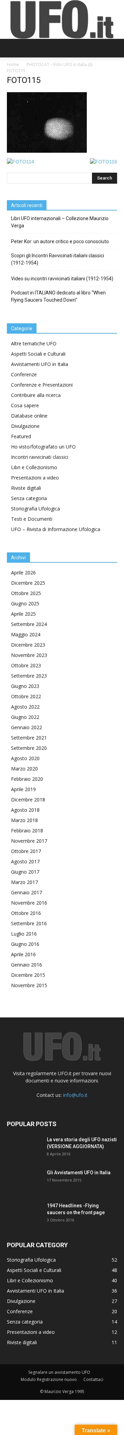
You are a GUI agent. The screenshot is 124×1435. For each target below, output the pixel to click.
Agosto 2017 (25, 861)
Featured (21, 436)
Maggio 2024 (25, 634)
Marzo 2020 (24, 768)
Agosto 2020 (25, 758)
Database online (29, 415)
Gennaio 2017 (26, 892)
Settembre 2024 (29, 624)
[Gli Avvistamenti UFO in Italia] (24, 1181)
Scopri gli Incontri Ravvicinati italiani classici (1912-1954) (57, 259)
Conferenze (24, 374)
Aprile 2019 (23, 789)
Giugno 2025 (25, 603)
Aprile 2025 (23, 614)
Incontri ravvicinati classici (39, 457)
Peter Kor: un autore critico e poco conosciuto (60, 241)
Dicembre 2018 (28, 799)
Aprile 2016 (23, 954)
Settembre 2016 (29, 923)
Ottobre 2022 (26, 696)
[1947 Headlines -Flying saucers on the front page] (24, 1214)
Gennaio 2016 (26, 964)
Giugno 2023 (25, 686)
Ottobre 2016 (26, 913)
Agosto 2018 (25, 810)
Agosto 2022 (25, 706)
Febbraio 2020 (27, 779)
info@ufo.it (75, 1095)
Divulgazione (25, 426)
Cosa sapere (25, 405)
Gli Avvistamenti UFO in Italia (79, 1172)
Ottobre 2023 (26, 665)
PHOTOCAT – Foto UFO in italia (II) (59, 64)
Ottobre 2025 (26, 593)
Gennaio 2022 (26, 727)
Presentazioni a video (35, 477)
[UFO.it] (62, 19)
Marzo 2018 (24, 820)
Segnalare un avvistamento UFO (59, 1372)
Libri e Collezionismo (34, 467)
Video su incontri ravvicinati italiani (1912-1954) (62, 278)
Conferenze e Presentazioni (42, 384)
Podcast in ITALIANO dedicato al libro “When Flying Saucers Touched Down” (58, 296)
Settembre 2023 (29, 675)
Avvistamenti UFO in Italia (39, 364)
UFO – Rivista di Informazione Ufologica (55, 529)
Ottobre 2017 (26, 851)
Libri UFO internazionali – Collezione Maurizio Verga (59, 222)
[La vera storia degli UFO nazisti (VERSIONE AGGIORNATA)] (24, 1148)
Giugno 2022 (25, 717)
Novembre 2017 (29, 841)
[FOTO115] (47, 151)
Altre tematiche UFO (33, 343)
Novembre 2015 (29, 985)
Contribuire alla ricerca (36, 395)
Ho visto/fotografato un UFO (43, 446)
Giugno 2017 (25, 871)
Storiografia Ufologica (35, 508)
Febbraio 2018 (27, 830)
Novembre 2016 (29, 902)
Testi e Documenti (31, 519)
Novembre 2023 (29, 655)
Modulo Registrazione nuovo (49, 1379)
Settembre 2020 (29, 748)
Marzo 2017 (24, 882)
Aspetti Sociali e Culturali (38, 353)
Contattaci (93, 1379)
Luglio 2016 (24, 933)
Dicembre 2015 (28, 975)
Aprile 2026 (23, 572)
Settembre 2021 (29, 737)
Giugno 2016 (25, 944)
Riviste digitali (26, 488)
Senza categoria (29, 498)
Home (13, 64)
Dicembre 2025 (28, 583)
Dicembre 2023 (28, 644)
